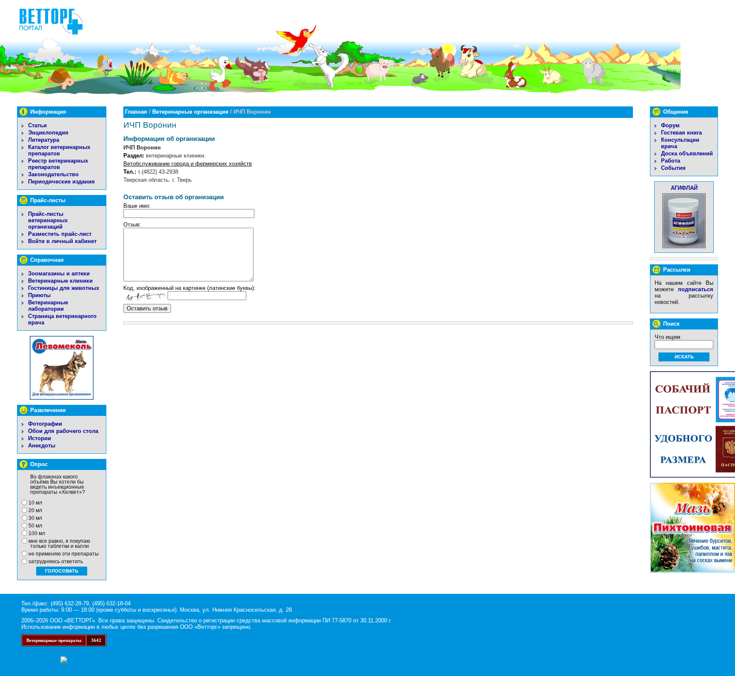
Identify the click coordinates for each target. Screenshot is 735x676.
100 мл (36, 533)
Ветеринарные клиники (60, 281)
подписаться (695, 289)
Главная (136, 112)
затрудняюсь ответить (55, 561)
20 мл (35, 510)
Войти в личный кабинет (62, 241)
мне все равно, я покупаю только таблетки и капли (59, 544)
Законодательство (53, 174)
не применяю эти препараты (63, 553)
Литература (43, 140)
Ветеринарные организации (190, 112)
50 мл (35, 525)
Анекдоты (41, 445)
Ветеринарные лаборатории (48, 305)
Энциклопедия (48, 132)
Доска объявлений (687, 153)
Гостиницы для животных (63, 288)
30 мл (35, 518)
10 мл (35, 502)
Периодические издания (61, 181)
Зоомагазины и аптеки (59, 273)
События (673, 168)
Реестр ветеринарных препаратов (58, 164)
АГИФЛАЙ (684, 188)
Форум (670, 125)
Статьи (37, 125)
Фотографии (45, 424)
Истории (39, 438)
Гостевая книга (681, 132)
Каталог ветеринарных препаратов (59, 150)
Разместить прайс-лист (59, 234)
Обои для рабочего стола (63, 431)
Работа (670, 161)
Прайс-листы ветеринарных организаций (48, 220)
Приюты (39, 295)
